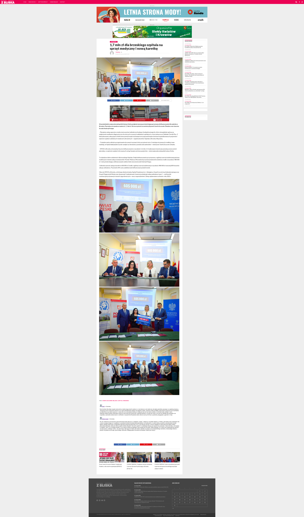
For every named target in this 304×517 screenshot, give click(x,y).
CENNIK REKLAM (54, 2)
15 (199, 497)
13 (189, 497)
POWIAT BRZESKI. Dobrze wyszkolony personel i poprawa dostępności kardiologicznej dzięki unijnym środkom (167, 466)
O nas (24, 2)
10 (174, 497)
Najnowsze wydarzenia (142, 483)
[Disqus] (139, 423)
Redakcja (118, 52)
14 (194, 497)
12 (184, 497)
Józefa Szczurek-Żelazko (110, 400)
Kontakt (62, 2)
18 (179, 499)
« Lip (173, 508)
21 (194, 499)
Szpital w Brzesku (123, 400)
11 (179, 497)
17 (174, 499)
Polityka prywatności (168, 515)
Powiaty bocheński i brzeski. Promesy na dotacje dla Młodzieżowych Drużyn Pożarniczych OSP (176, 514)
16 (205, 497)
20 (189, 499)
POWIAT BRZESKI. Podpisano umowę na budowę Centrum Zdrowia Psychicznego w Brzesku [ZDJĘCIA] (139, 466)
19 (184, 499)
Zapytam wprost (43, 2)
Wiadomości (32, 2)
